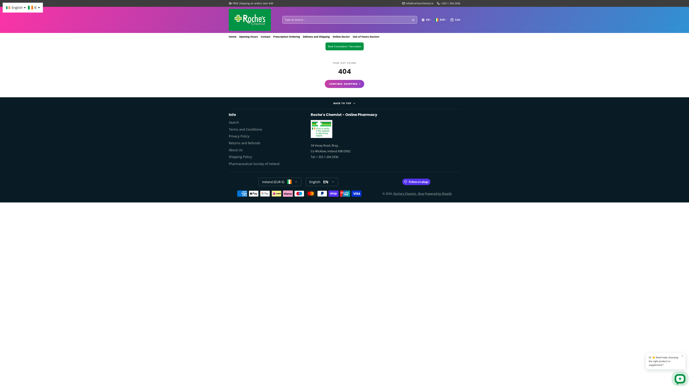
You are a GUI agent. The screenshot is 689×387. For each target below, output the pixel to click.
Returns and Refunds (244, 143)
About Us (236, 150)
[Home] (250, 20)
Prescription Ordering (286, 36)
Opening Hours (248, 36)
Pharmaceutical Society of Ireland (254, 164)
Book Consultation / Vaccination (344, 46)
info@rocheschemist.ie (419, 3)
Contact (265, 36)
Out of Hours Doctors (366, 36)
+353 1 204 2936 (450, 3)
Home (232, 36)
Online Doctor (341, 36)
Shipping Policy (240, 157)
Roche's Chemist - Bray (408, 194)
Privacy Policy (239, 136)
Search (234, 122)
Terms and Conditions (245, 129)
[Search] (413, 20)
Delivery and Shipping (316, 36)
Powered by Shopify (438, 194)
